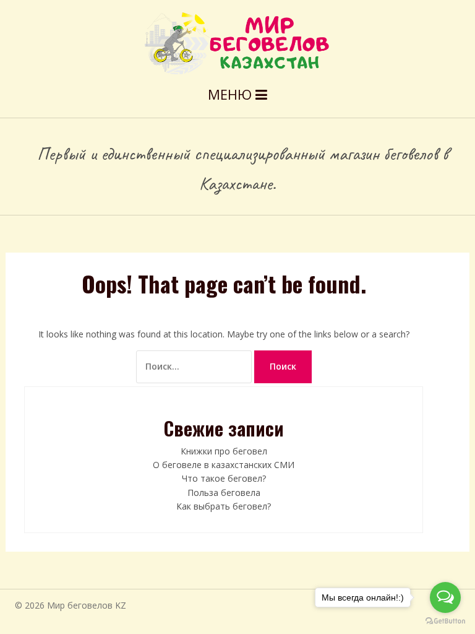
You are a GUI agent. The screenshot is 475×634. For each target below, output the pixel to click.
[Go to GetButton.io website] (445, 621)
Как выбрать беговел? (223, 506)
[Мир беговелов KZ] (238, 42)
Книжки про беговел (224, 451)
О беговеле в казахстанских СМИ (223, 465)
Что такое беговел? (224, 478)
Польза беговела (223, 492)
